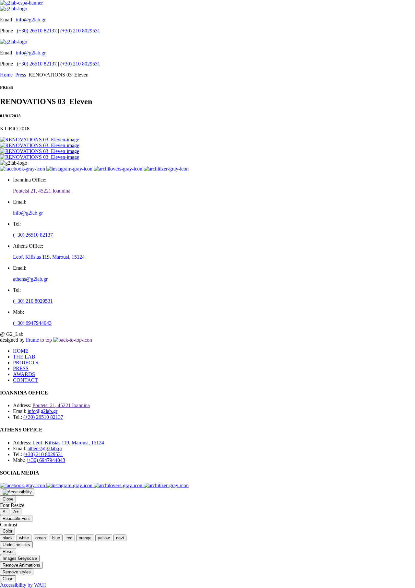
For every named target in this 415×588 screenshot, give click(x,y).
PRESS (21, 368)
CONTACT (25, 380)
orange (85, 537)
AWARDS (24, 374)
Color (7, 531)
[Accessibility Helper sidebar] (17, 492)
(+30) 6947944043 (32, 323)
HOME (21, 351)
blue (56, 537)
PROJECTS (25, 362)
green (40, 537)
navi (120, 537)
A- (5, 511)
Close (8, 499)
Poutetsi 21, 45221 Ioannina (41, 191)
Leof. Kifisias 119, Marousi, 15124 (49, 257)
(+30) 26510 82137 (37, 30)
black (8, 537)
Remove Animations (21, 565)
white (24, 537)
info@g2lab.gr (31, 19)
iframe (32, 340)
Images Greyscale (20, 558)
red (69, 537)
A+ (16, 511)
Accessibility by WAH (23, 585)
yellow (104, 537)
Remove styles (17, 572)
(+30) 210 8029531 (80, 30)
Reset (8, 551)
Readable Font (16, 518)
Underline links (16, 544)
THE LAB (24, 356)
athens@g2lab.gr (30, 279)
